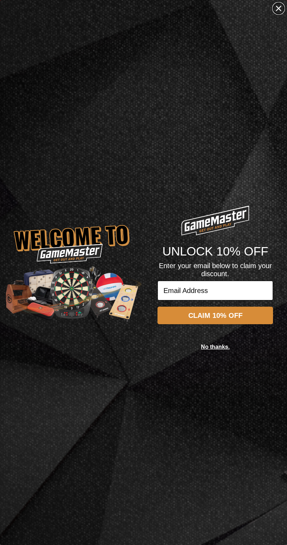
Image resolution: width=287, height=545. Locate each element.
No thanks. (215, 347)
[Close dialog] (278, 8)
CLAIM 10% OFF (215, 315)
